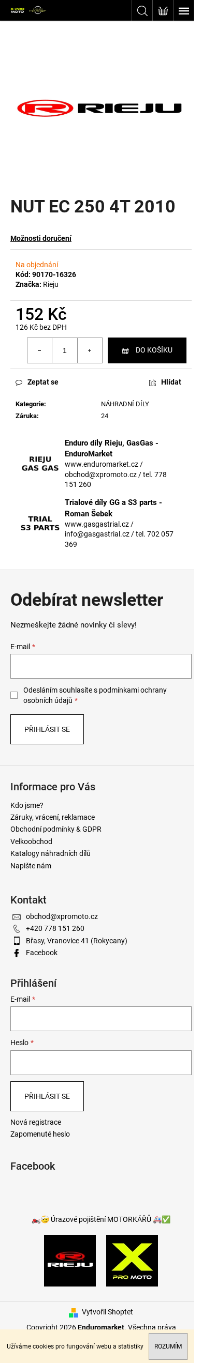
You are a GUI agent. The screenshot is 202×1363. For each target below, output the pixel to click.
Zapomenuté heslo (40, 1134)
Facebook (41, 952)
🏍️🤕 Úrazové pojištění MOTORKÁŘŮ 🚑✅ (101, 1219)
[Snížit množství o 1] (39, 350)
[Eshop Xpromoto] (132, 1260)
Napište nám (30, 866)
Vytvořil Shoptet (107, 1312)
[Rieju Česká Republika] (70, 1260)
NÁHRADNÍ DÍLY (125, 404)
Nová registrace (35, 1122)
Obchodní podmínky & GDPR (56, 829)
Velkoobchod (31, 841)
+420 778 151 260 (55, 928)
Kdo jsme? (27, 805)
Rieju (51, 284)
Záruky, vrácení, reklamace (52, 817)
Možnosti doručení (40, 238)
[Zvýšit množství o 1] (89, 350)
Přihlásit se (47, 729)
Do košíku (154, 350)
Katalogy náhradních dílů (50, 853)
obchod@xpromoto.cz (62, 916)
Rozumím (168, 1346)
